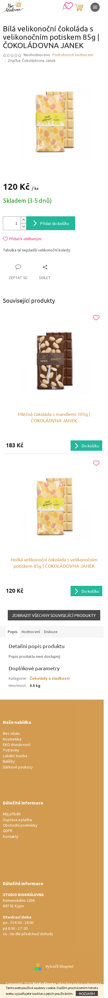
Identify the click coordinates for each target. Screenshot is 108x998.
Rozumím (87, 993)
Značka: (32, 61)
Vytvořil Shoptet (59, 967)
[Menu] (95, 7)
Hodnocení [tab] (31, 632)
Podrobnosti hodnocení (72, 55)
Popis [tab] (13, 632)
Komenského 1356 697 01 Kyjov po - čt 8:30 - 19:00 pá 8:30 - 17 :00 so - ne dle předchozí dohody (28, 914)
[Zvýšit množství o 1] (23, 220)
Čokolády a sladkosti (50, 678)
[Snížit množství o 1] (23, 226)
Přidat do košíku (54, 223)
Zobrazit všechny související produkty (54, 615)
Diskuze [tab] (51, 632)
